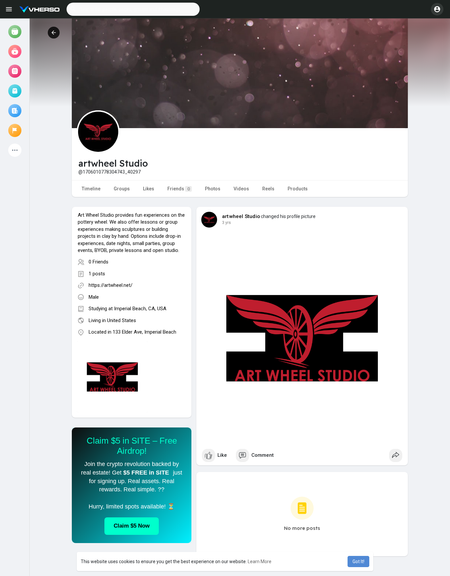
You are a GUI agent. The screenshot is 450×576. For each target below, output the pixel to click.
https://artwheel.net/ (110, 285)
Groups (122, 188)
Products (298, 188)
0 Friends (98, 262)
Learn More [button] (259, 561)
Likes (148, 188)
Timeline (91, 188)
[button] (133, 9)
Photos (212, 188)
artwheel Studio (241, 216)
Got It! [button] (358, 561)
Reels (268, 188)
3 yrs (226, 222)
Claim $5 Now (132, 526)
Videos (241, 188)
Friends (178, 188)
